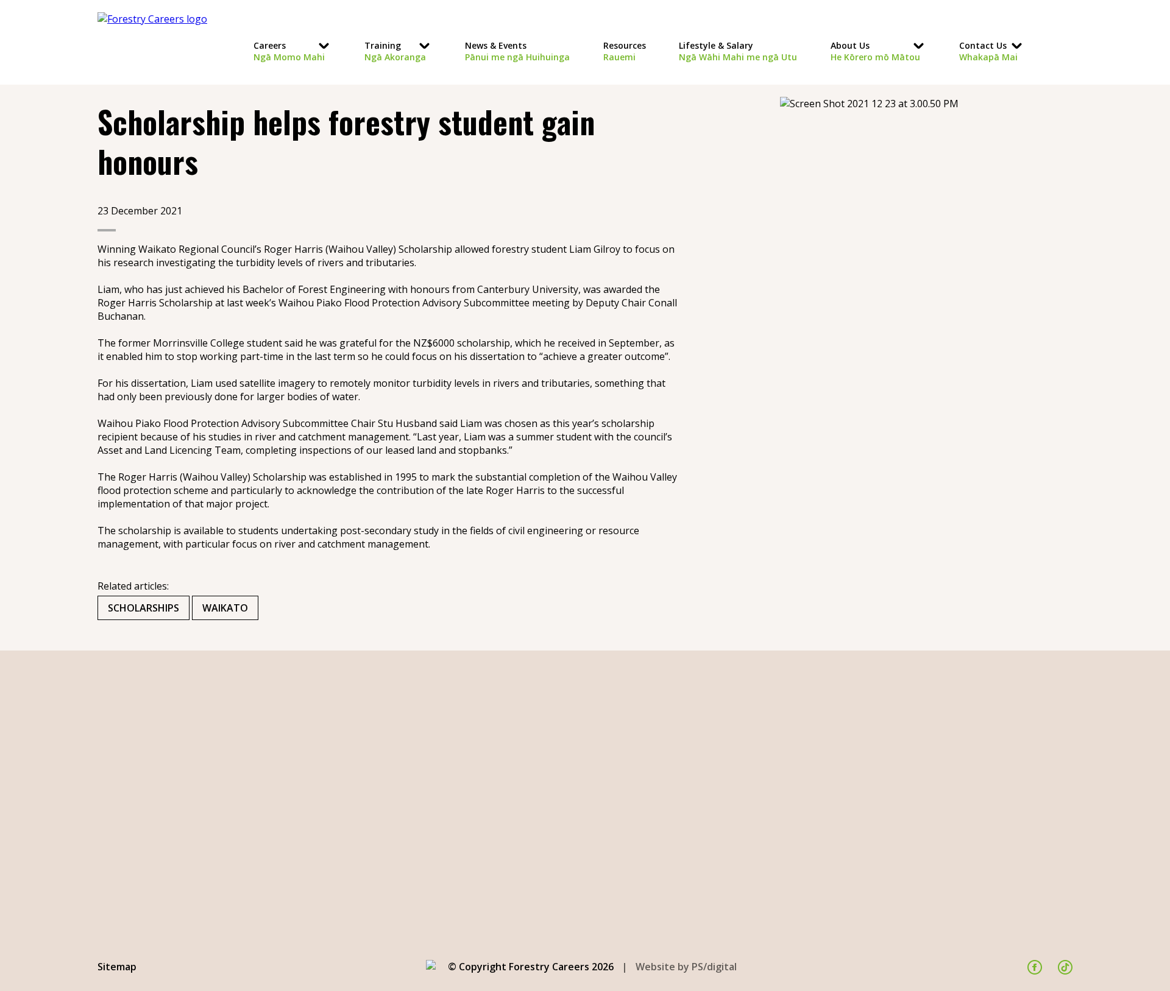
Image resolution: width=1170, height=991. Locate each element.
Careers (289, 51)
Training (395, 51)
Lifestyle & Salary (738, 51)
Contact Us (988, 51)
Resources (624, 51)
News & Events (517, 51)
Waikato (225, 608)
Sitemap (117, 966)
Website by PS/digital (686, 966)
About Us (875, 51)
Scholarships (143, 608)
